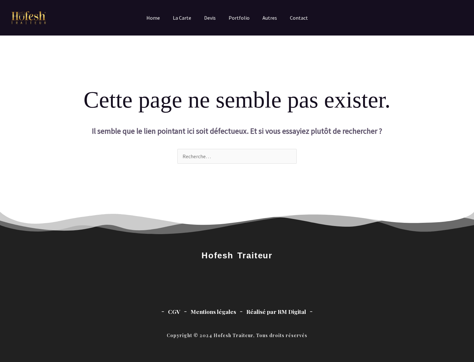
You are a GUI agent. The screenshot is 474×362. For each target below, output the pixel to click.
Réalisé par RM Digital (276, 311)
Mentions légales (213, 311)
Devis (210, 18)
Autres (269, 18)
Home (153, 18)
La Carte (182, 18)
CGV (174, 311)
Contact (299, 18)
